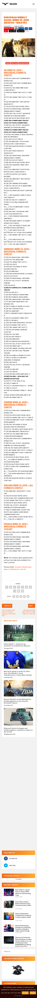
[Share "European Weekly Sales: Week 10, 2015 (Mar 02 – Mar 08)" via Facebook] (7, 587)
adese (8, 63)
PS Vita (21, 29)
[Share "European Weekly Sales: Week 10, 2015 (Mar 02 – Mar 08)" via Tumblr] (19, 587)
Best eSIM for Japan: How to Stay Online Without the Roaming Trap (23, 892)
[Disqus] (18, 769)
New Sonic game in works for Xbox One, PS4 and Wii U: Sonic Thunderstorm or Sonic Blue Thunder (18, 673)
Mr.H (12, 26)
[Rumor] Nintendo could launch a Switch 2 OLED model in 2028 (23, 915)
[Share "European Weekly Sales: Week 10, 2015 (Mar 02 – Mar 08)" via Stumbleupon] (15, 591)
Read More (18, 996)
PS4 (30, 29)
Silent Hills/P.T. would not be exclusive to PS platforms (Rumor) (17, 645)
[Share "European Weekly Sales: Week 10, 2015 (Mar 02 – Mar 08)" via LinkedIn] (26, 587)
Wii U (6, 31)
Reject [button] (33, 993)
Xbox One (20, 31)
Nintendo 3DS (9, 29)
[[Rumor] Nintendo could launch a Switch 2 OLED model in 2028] (9, 916)
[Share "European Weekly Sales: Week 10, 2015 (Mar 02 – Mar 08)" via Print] (22, 591)
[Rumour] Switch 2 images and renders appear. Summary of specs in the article (18, 730)
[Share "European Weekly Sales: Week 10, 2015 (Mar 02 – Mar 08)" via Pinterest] (22, 587)
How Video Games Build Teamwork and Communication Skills (23, 903)
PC (16, 29)
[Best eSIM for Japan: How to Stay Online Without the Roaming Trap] (9, 892)
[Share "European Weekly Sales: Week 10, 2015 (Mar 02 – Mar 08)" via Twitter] (11, 587)
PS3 (26, 29)
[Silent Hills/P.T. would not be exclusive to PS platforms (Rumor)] (18, 633)
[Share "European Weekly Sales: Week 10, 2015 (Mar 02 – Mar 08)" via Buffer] (30, 587)
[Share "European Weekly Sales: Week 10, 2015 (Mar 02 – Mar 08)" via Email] (19, 591)
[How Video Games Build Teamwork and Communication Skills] (9, 904)
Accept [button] (25, 993)
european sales (24, 63)
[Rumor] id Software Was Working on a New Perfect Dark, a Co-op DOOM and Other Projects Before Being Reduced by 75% (23, 940)
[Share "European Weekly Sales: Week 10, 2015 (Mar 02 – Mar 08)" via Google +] (15, 587)
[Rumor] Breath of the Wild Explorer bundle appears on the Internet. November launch (17, 701)
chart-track (14, 63)
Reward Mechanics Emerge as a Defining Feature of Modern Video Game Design (22, 928)
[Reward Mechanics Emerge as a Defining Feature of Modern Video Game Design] (9, 928)
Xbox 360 (12, 31)
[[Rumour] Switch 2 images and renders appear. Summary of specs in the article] (18, 716)
